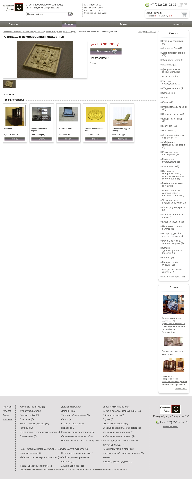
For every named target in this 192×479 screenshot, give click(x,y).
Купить (15, 139)
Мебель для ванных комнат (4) (172, 184)
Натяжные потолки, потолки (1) (172, 227)
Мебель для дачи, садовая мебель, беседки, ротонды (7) (173, 193)
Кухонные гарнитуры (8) (32, 407)
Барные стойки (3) (171, 76)
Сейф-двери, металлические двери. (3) (173, 145)
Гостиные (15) (169, 126)
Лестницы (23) (169, 64)
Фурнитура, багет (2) (172, 60)
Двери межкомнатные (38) (116, 407)
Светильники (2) (170, 166)
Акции (123, 24)
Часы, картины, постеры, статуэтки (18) (174, 201)
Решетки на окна (65, 129)
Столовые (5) (169, 93)
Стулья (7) (167, 102)
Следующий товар (147, 32)
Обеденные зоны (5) (172, 88)
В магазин (122, 139)
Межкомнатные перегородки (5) (170, 153)
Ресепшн (8, 129)
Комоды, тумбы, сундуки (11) (170, 263)
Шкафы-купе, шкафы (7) (115, 423)
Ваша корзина (153, 13)
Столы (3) (167, 97)
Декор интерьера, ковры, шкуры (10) (171, 70)
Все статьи (181, 388)
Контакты (178, 24)
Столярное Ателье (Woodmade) (18, 32)
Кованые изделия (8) (173, 222)
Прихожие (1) (169, 130)
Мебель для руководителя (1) (171, 160)
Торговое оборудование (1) (171, 82)
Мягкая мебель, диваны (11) (34, 423)
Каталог (69, 24)
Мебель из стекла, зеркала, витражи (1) (173, 242)
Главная (13, 24)
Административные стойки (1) (118, 449)
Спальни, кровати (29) (173, 114)
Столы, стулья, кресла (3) (74, 449)
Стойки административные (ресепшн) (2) (172, 250)
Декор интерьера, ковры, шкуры (60, 32)
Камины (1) (168, 257)
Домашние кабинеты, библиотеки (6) (173, 136)
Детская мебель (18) (172, 48)
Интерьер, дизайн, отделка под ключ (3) (172, 234)
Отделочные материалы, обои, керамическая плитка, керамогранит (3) (173, 175)
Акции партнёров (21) (173, 276)
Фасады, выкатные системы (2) (172, 270)
